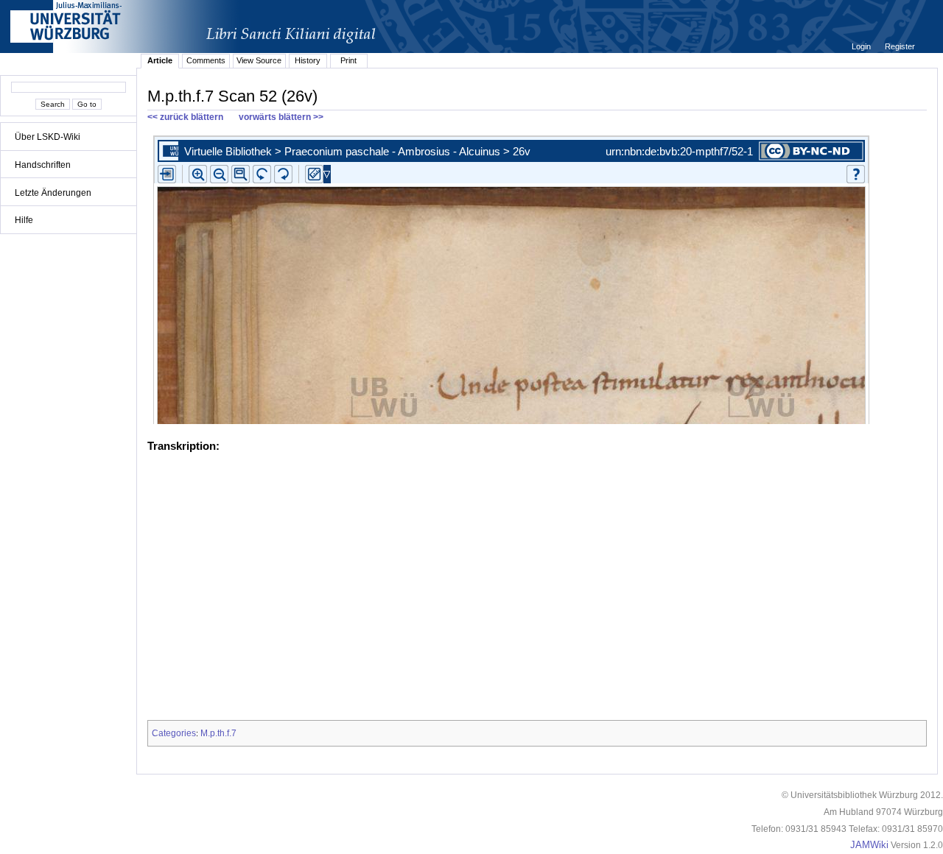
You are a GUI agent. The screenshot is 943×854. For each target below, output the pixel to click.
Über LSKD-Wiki (47, 137)
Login (862, 46)
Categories (174, 733)
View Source (258, 60)
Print (348, 60)
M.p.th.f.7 (218, 733)
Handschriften (43, 165)
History (307, 60)
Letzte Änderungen (53, 193)
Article (159, 60)
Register (900, 46)
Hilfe (24, 220)
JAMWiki (869, 845)
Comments (205, 60)
